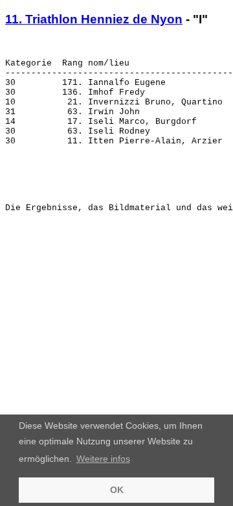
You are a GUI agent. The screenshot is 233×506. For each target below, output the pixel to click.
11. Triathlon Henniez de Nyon (94, 19)
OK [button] (117, 490)
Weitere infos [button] (103, 458)
